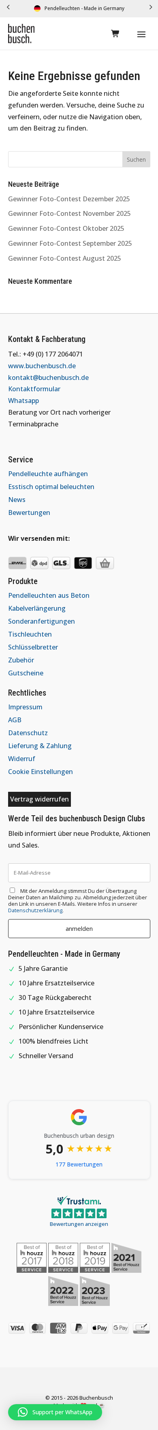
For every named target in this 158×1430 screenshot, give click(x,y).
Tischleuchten (30, 634)
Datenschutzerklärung (35, 910)
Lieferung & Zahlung (40, 745)
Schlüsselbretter (33, 647)
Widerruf (21, 758)
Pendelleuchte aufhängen (48, 473)
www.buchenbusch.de (42, 365)
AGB (14, 719)
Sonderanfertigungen (41, 621)
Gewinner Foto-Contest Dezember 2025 (69, 198)
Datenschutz (28, 732)
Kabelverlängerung (37, 608)
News (17, 499)
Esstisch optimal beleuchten (51, 486)
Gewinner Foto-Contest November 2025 (69, 213)
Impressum (25, 706)
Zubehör (21, 660)
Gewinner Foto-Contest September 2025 (70, 243)
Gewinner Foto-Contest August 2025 (64, 258)
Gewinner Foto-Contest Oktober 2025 (66, 228)
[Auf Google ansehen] (79, 1117)
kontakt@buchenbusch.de (48, 377)
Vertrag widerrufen (39, 799)
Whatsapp (23, 400)
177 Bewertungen (79, 1164)
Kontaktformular (34, 388)
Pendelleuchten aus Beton (49, 595)
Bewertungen (29, 512)
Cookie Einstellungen (40, 771)
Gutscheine (25, 673)
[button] (8, 8)
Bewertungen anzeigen (79, 1224)
